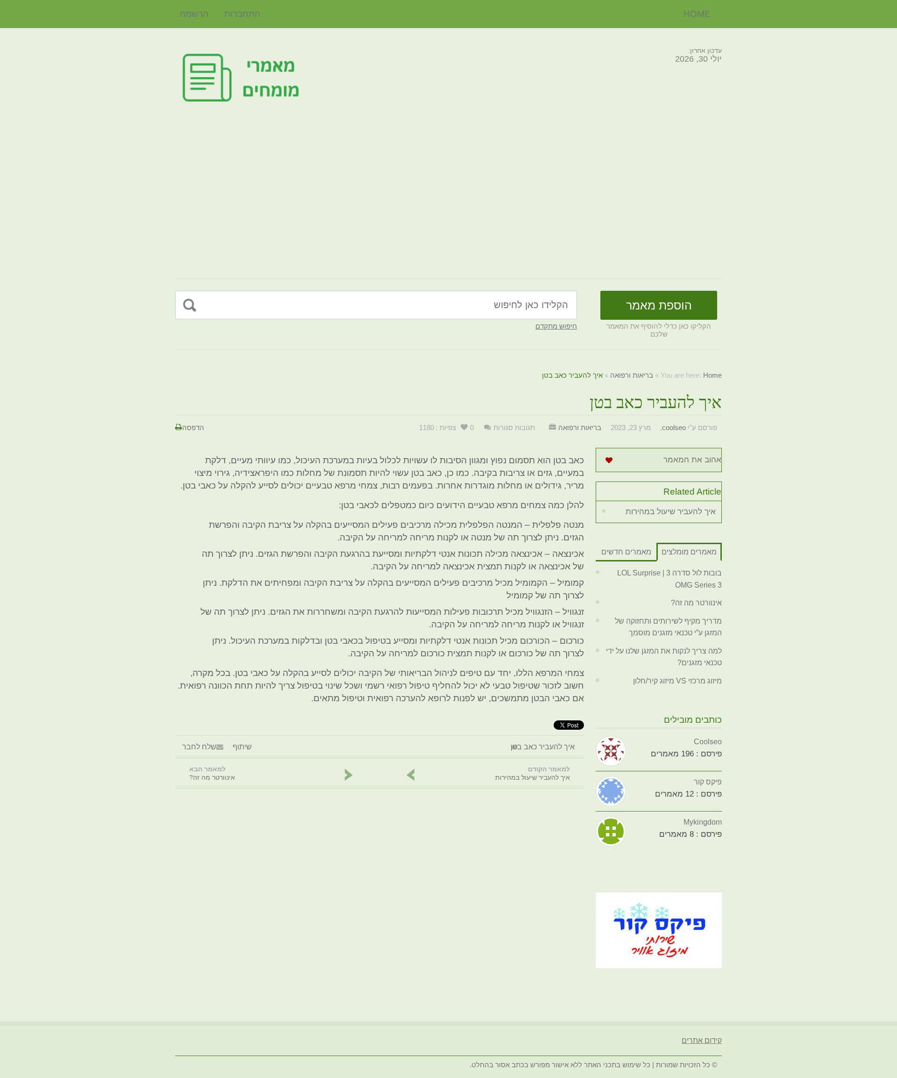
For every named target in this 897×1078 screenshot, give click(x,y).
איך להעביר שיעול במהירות (671, 511)
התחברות (242, 14)
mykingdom (702, 822)
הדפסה (193, 427)
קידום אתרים (702, 1040)
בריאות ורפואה (631, 375)
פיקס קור (708, 782)
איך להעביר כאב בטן (543, 747)
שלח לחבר (199, 747)
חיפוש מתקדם (556, 326)
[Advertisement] (448, 194)
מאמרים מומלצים (689, 552)
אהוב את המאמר (692, 459)
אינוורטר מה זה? (696, 603)
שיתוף (242, 747)
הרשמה (194, 14)
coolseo (674, 427)
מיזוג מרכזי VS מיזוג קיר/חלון (677, 681)
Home (697, 14)
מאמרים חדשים (626, 552)
